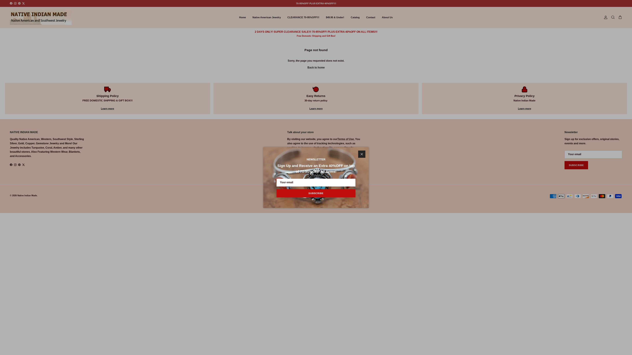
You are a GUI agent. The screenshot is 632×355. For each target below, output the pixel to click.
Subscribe (315, 193)
